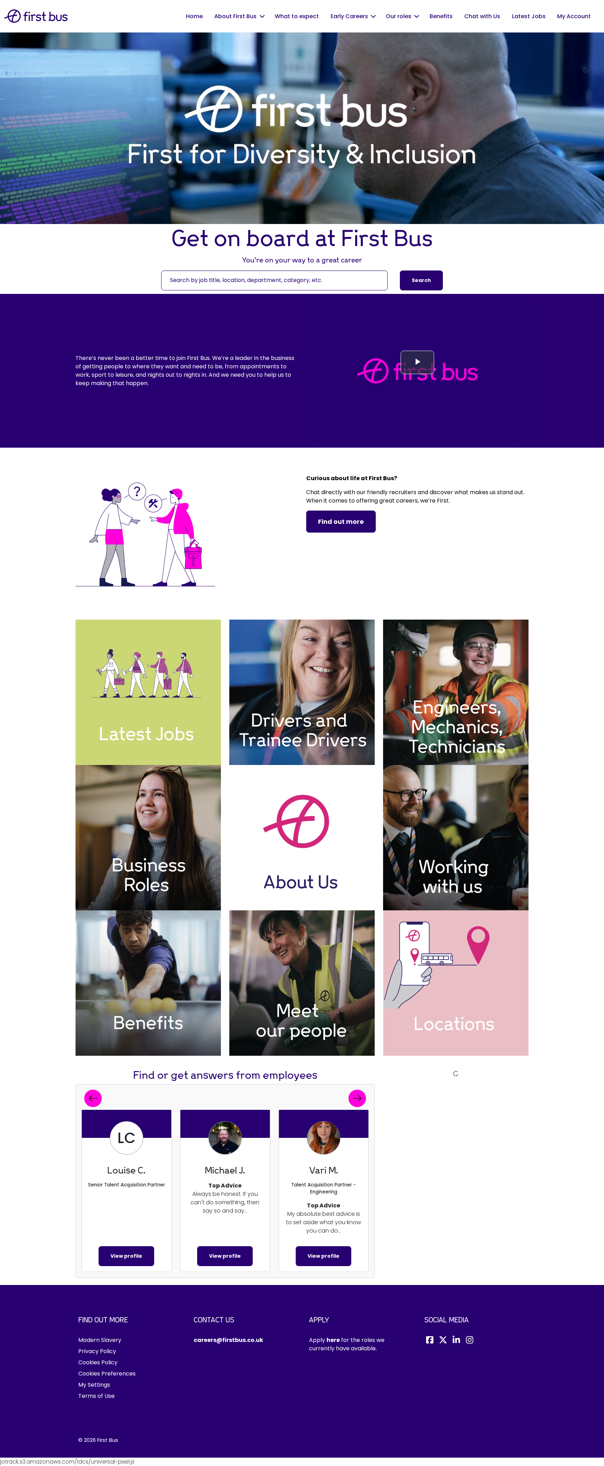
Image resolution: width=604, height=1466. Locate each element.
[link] (148, 692)
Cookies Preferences (107, 1374)
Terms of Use (96, 1396)
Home (194, 16)
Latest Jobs (529, 16)
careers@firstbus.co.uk (228, 1340)
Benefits (441, 16)
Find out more (341, 521)
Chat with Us (482, 16)
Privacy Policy (97, 1351)
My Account (574, 16)
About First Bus (235, 16)
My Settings (94, 1385)
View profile (126, 1255)
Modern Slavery (99, 1340)
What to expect (297, 16)
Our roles (398, 16)
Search (421, 280)
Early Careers (349, 16)
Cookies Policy (97, 1362)
